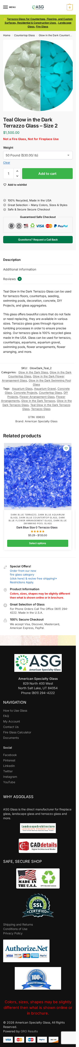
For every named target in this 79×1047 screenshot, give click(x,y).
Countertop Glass (24, 35)
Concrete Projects (25, 392)
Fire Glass (42, 26)
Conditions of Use (15, 929)
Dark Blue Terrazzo (24, 514)
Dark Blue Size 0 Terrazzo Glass (37, 527)
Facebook (10, 755)
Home (6, 35)
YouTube (9, 782)
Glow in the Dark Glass (33, 372)
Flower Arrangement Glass (37, 396)
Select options (37, 543)
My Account (11, 721)
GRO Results (29, 1031)
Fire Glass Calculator (17, 732)
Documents (11, 737)
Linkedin (9, 766)
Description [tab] (12, 260)
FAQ (6, 716)
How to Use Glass (15, 710)
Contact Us (11, 727)
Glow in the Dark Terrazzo (38, 400)
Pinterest (9, 760)
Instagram (10, 776)
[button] (69, 7)
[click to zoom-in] (39, 75)
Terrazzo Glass (41, 409)
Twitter (8, 771)
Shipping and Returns (18, 924)
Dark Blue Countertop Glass (38, 517)
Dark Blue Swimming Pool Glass (45, 522)
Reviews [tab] (11, 279)
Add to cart (47, 173)
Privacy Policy (13, 933)
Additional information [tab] (19, 269)
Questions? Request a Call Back (38, 239)
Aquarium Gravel (45, 388)
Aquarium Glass (22, 388)
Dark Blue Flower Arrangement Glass (37, 519)
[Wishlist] (66, 448)
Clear (6, 162)
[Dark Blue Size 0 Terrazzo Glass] (37, 476)
